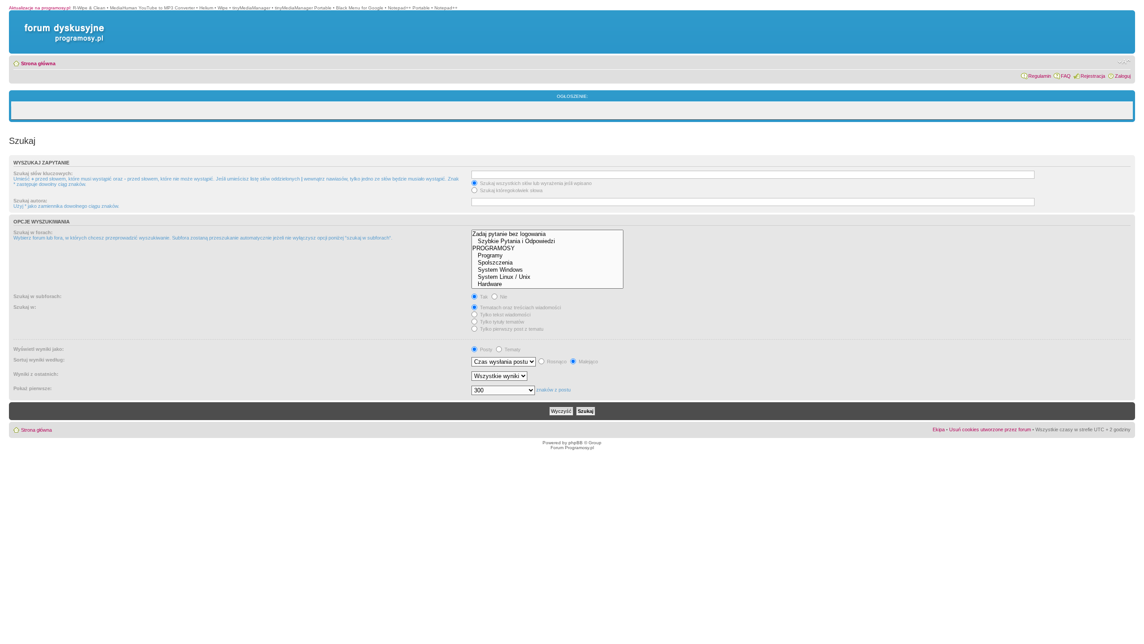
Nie (503, 296)
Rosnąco (556, 361)
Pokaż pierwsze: (32, 388)
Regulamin (1039, 76)
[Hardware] (547, 284)
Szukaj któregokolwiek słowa (511, 190)
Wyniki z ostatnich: (36, 374)
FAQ (1066, 76)
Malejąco (587, 361)
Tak (483, 296)
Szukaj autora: (30, 200)
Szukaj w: (24, 307)
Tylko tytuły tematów (501, 321)
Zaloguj (1123, 76)
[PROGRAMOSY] (547, 248)
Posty (485, 349)
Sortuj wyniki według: (39, 359)
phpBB (575, 442)
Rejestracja (1093, 76)
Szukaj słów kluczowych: (43, 173)
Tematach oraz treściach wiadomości (520, 307)
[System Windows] (547, 270)
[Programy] (547, 255)
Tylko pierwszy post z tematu (511, 329)
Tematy (512, 349)
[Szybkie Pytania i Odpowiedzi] (547, 241)
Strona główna (38, 63)
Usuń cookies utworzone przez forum (990, 429)
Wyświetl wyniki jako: (38, 349)
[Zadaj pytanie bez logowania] (547, 234)
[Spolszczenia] (547, 262)
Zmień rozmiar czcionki (1124, 62)
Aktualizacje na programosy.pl (39, 7)
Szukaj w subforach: (37, 296)
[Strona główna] (62, 24)
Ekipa (939, 429)
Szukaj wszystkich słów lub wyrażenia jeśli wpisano (535, 183)
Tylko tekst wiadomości (504, 314)
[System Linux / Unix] (547, 277)
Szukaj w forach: (33, 232)
